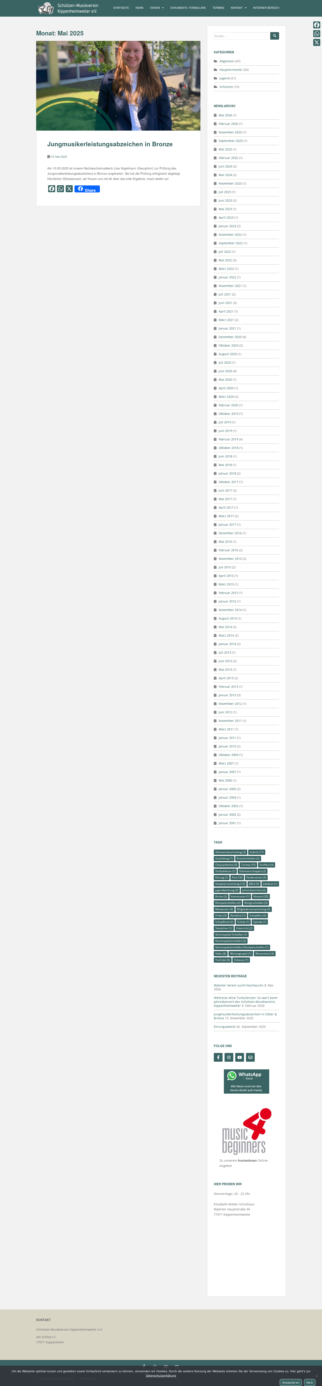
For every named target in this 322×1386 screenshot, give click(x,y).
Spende (259, 922)
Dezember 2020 (230, 337)
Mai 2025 (225, 149)
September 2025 (231, 141)
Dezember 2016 (230, 533)
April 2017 (226, 507)
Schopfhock (224, 922)
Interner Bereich (266, 7)
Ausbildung (224, 858)
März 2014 (226, 635)
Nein (309, 1382)
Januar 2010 (227, 746)
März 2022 (226, 269)
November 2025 (230, 132)
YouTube (222, 960)
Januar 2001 (227, 823)
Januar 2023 (227, 226)
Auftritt (257, 852)
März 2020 (226, 397)
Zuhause (241, 960)
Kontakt (237, 7)
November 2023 (230, 183)
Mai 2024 (225, 175)
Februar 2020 (228, 405)
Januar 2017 (227, 524)
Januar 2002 (227, 814)
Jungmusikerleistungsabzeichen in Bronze (110, 143)
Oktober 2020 (228, 345)
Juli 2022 (225, 252)
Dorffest (267, 865)
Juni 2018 (225, 456)
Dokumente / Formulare (188, 7)
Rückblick (238, 915)
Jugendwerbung (226, 890)
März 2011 (226, 729)
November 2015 (230, 559)
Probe (220, 915)
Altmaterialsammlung (230, 852)
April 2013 (226, 678)
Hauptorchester (230, 70)
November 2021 (230, 286)
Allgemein (226, 61)
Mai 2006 (225, 780)
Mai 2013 (225, 669)
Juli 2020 (225, 362)
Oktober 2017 (228, 482)
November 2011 (230, 721)
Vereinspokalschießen (230, 941)
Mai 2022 (225, 260)
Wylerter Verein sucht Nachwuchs (239, 985)
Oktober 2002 (228, 806)
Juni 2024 (225, 166)
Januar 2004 (227, 797)
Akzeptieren (290, 1382)
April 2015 (226, 576)
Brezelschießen (248, 858)
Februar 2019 (228, 439)
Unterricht (244, 928)
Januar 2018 (227, 473)
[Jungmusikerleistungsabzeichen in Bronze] (118, 86)
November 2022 (230, 234)
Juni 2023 (225, 200)
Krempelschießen (228, 903)
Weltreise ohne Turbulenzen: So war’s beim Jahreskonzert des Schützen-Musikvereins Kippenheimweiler (246, 1002)
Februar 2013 (228, 686)
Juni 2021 (225, 303)
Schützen (226, 87)
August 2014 (228, 618)
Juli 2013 (225, 652)
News (139, 7)
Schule (243, 922)
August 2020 (228, 354)
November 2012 (230, 704)
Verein (155, 7)
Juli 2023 (225, 192)
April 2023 (226, 217)
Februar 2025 (228, 158)
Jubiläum (270, 884)
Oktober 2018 (228, 448)
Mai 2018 (225, 465)
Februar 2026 (228, 124)
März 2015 (226, 584)
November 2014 (230, 610)
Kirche (221, 896)
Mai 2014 (225, 627)
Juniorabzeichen (254, 890)
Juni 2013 (225, 661)
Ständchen (223, 928)
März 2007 (226, 763)
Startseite (121, 7)
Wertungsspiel (240, 953)
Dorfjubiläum (225, 871)
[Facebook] (316, 25)
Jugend (224, 78)
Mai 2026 (225, 115)
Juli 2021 (225, 294)
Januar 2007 (227, 772)
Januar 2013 (227, 695)
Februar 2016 (228, 550)
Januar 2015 (227, 601)
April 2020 (226, 388)
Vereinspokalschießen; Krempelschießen (242, 947)
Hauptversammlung (230, 884)
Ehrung (221, 877)
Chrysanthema (226, 865)
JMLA (254, 884)
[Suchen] (274, 36)
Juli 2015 (225, 567)
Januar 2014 (227, 644)
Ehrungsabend (224, 1027)
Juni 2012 (225, 712)
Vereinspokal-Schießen (231, 934)
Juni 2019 (225, 431)
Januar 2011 (227, 738)
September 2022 (231, 243)
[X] (316, 42)
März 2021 (226, 320)
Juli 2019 (225, 422)
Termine (218, 7)
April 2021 (226, 311)
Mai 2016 (225, 541)
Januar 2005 (227, 789)
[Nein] (316, 1376)
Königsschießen (255, 903)
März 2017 (226, 516)
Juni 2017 (225, 490)
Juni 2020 (225, 371)
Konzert (260, 896)
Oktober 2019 (228, 414)
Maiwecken (224, 909)
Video (220, 953)
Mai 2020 (225, 379)
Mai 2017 (225, 499)
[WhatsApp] (316, 33)
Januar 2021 (227, 328)
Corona (248, 865)
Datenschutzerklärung (161, 1375)
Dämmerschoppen (252, 871)
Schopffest (257, 915)
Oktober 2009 (228, 755)
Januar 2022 (227, 277)
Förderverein (256, 877)
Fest (237, 877)
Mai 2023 (225, 209)
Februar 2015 (228, 593)
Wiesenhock (264, 953)
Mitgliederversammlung (253, 909)
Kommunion (240, 896)
